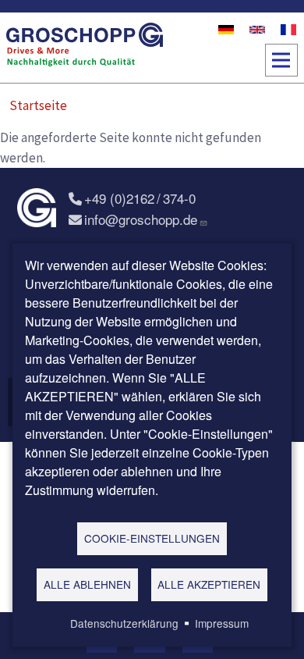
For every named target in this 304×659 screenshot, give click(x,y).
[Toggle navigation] (281, 60)
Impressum (222, 623)
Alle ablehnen (87, 584)
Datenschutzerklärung (124, 623)
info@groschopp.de (140, 219)
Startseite (38, 105)
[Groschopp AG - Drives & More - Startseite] (85, 48)
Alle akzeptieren (208, 584)
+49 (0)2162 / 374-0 (140, 198)
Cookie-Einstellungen (152, 538)
